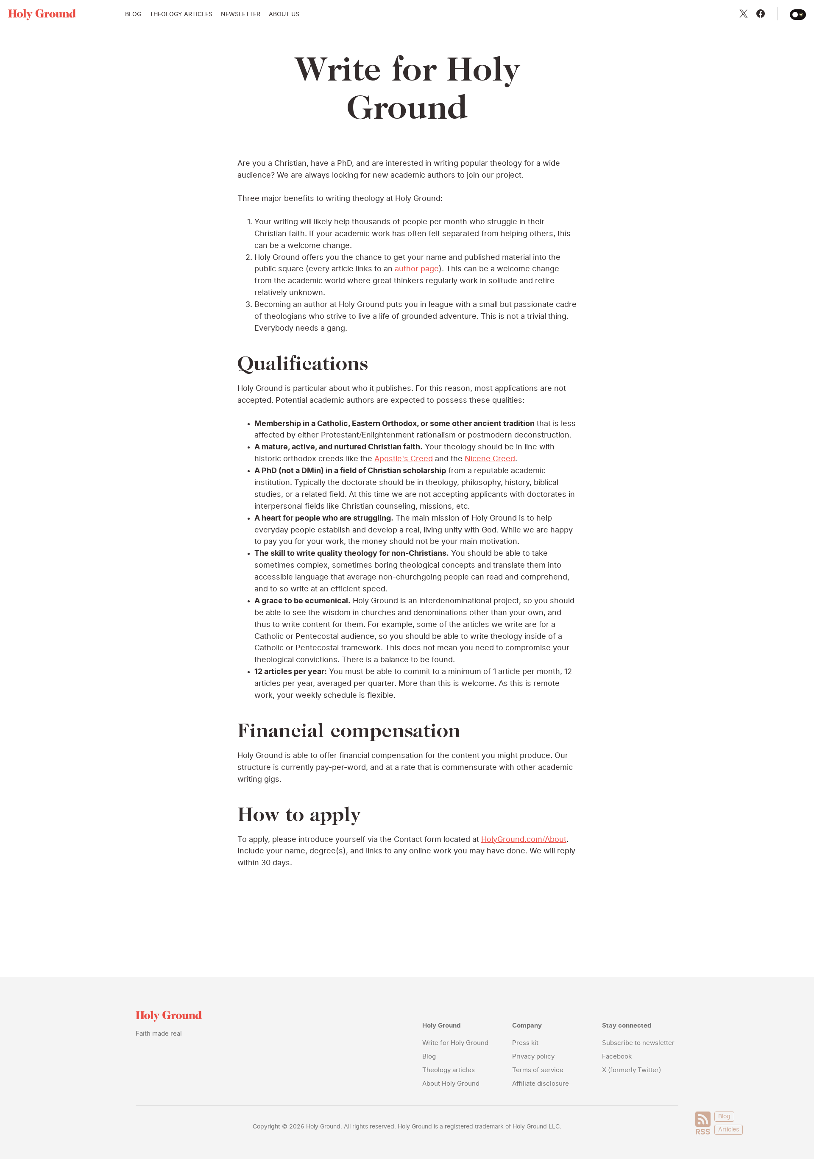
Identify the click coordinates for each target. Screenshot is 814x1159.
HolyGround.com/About (523, 840)
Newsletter (240, 14)
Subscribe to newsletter (638, 1043)
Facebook (617, 1056)
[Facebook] (760, 13)
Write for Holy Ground (455, 1043)
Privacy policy (533, 1056)
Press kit (525, 1043)
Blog (133, 14)
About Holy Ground (450, 1084)
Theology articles (181, 14)
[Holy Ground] (42, 14)
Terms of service (537, 1070)
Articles (728, 1130)
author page (417, 269)
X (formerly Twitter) (631, 1070)
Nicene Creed (490, 459)
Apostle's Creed (403, 459)
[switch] (798, 14)
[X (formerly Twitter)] (743, 13)
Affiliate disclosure (540, 1084)
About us (284, 14)
